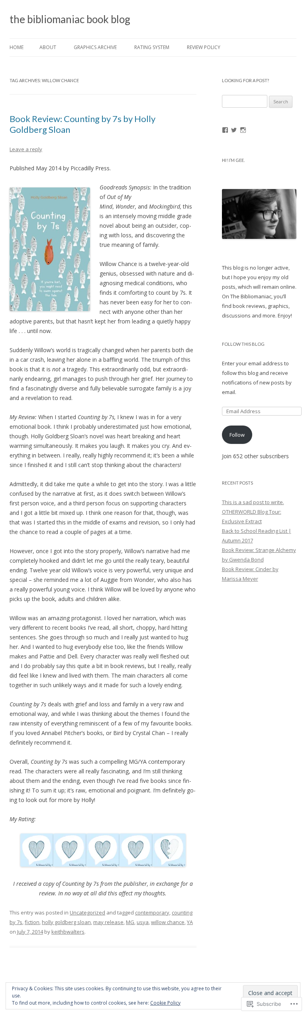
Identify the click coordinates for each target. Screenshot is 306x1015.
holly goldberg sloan (66, 922)
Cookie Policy (165, 1002)
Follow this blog (243, 344)
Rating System (151, 47)
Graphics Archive (95, 47)
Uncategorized (87, 912)
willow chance (167, 922)
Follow (237, 434)
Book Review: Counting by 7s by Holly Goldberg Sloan (82, 123)
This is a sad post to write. (253, 502)
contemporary (152, 912)
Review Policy (203, 47)
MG (130, 922)
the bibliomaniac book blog (70, 19)
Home (17, 47)
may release (108, 922)
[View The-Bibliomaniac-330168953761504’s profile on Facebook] (225, 130)
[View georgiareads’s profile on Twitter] (234, 130)
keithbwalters (67, 931)
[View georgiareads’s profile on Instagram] (243, 130)
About (47, 47)
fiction (32, 922)
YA (190, 922)
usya (143, 922)
